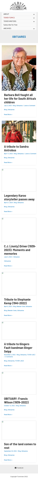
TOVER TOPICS (9, 18)
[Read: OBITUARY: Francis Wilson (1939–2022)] (19, 383)
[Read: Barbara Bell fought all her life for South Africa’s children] (19, 68)
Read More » (8, 114)
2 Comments (9, 357)
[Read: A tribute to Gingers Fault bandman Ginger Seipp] (19, 330)
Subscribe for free (10, 25)
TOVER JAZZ (31, 355)
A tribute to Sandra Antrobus (16, 148)
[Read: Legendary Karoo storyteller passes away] (19, 180)
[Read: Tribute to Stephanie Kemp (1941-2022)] (19, 283)
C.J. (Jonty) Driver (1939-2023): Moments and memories (20, 249)
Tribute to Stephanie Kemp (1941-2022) (17, 301)
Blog (14, 105)
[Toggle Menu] (33, 14)
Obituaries (19, 105)
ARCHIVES (7, 28)
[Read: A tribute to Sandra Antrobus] (19, 131)
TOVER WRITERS (10, 21)
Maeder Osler (21, 306)
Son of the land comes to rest (20, 445)
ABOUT (6, 14)
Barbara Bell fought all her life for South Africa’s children (20, 98)
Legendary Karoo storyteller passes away (19, 197)
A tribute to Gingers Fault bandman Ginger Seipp (18, 347)
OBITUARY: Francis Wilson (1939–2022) (16, 400)
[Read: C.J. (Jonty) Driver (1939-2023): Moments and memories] (19, 230)
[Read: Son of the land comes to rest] (19, 430)
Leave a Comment (29, 105)
